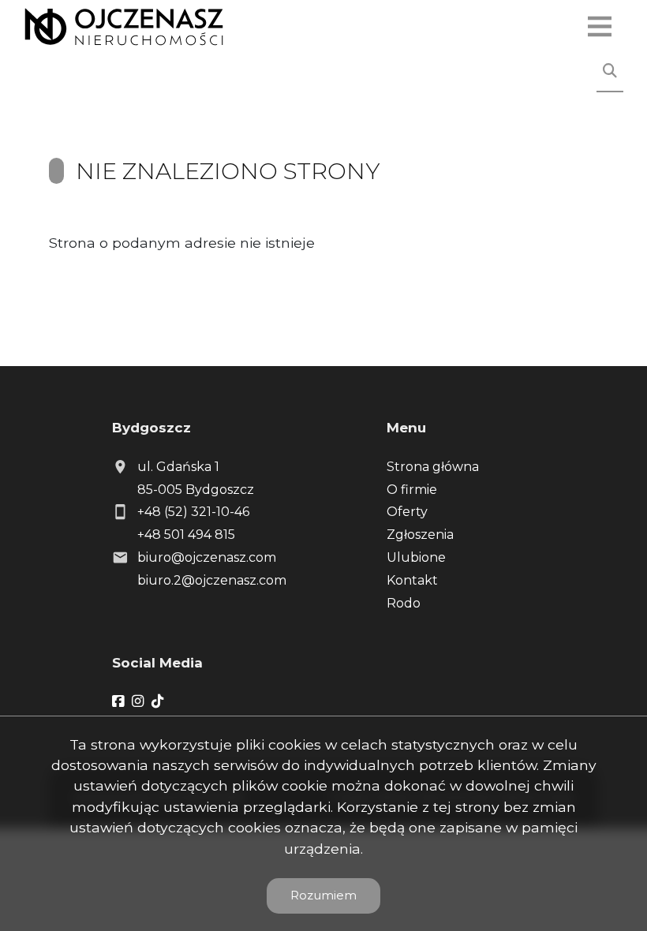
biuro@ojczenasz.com (206, 557)
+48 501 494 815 (186, 534)
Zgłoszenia (420, 534)
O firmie (412, 489)
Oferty (407, 511)
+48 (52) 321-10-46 (193, 511)
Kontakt (412, 580)
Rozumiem (323, 895)
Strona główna (433, 466)
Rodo (404, 603)
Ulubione (416, 557)
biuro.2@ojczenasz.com (211, 580)
